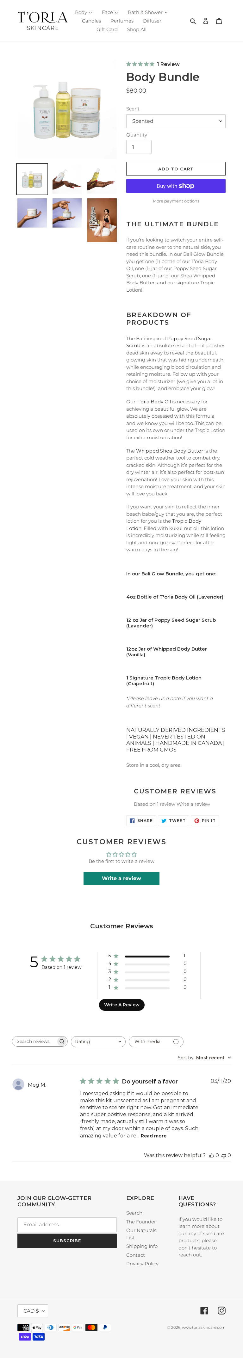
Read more (153, 1136)
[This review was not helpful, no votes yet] (223, 1155)
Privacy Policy (142, 1264)
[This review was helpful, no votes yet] (211, 1155)
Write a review (193, 804)
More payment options (176, 200)
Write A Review (122, 1005)
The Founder (141, 1222)
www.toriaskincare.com (204, 1327)
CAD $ (31, 1311)
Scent (133, 109)
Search (134, 1213)
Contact (135, 1255)
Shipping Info (142, 1246)
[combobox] (98, 1041)
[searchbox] (34, 1041)
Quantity (136, 135)
